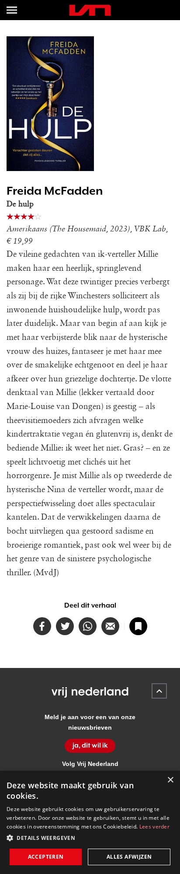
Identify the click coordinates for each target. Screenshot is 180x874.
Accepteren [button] (46, 856)
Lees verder (154, 826)
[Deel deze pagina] (110, 626)
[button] (90, 838)
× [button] (170, 780)
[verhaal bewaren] (138, 626)
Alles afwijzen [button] (129, 856)
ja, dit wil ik (90, 745)
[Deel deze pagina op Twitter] (65, 626)
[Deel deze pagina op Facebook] (42, 626)
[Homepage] (90, 10)
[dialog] (90, 822)
